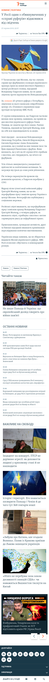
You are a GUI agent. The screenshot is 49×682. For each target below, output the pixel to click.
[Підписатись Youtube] (20, 654)
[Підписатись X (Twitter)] (14, 654)
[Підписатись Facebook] (3, 654)
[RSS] (42, 654)
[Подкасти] (35, 679)
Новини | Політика (11, 10)
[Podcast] (3, 659)
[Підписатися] (9, 659)
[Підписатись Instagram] (25, 654)
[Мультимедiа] (26, 679)
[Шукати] (43, 679)
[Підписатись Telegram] (36, 654)
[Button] (21, 33)
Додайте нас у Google (11, 679)
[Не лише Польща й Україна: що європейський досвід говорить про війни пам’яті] (24, 293)
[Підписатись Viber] (31, 654)
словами (8, 101)
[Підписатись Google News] (9, 654)
